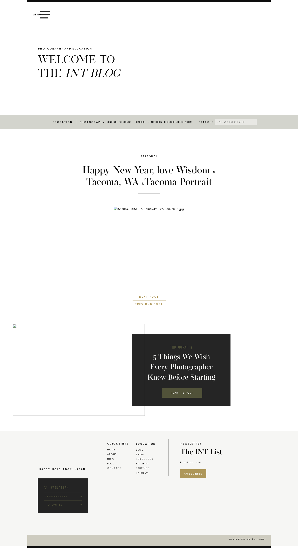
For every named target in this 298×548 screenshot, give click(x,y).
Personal (149, 156)
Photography (181, 347)
